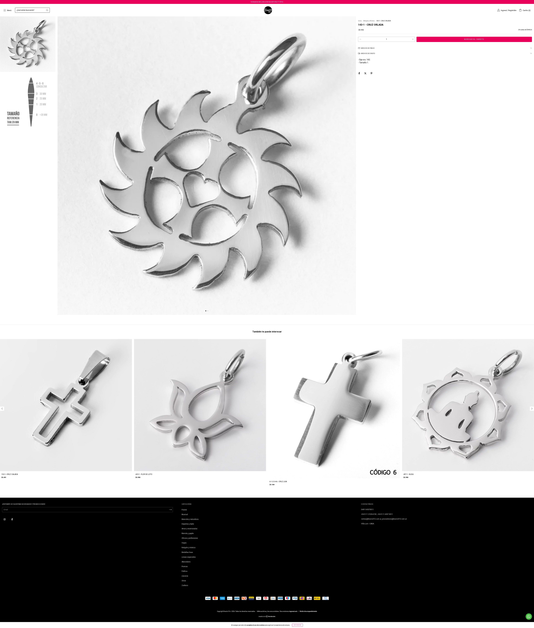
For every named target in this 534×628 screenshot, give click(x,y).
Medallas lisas (187, 552)
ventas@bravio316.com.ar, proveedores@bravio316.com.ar (384, 519)
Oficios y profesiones (190, 538)
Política (184, 571)
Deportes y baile (188, 524)
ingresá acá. (293, 611)
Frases (184, 510)
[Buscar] (47, 10)
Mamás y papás (188, 533)
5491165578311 (367, 509)
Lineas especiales (189, 557)
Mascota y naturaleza (190, 519)
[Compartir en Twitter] (365, 73)
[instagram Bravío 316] (5, 519)
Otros (184, 581)
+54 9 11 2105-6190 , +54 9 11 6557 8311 (377, 514)
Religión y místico (188, 548)
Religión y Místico (368, 21)
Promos (185, 566)
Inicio (360, 21)
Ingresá (504, 10)
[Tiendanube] (267, 617)
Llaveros (185, 576)
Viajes (184, 543)
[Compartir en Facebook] (359, 73)
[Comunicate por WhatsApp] (529, 616)
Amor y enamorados (189, 529)
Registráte (512, 10)
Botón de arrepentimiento (308, 611)
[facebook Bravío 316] (12, 519)
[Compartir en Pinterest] (371, 73)
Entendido (297, 625)
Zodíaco (185, 585)
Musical (185, 514)
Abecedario (186, 562)
